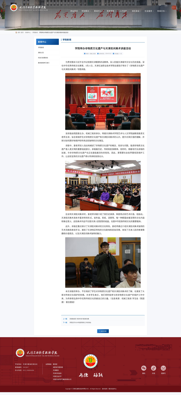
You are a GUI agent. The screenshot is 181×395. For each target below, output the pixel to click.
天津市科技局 (57, 373)
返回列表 (104, 331)
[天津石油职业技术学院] (29, 8)
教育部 (55, 364)
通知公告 (41, 52)
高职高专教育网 (58, 367)
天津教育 (56, 370)
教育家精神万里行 (43, 63)
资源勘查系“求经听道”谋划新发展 (79, 319)
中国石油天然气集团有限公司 (62, 379)
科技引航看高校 (43, 57)
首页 (17, 32)
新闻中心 (28, 32)
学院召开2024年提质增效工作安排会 (80, 322)
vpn (160, 5)
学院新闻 (35, 32)
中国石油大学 (57, 376)
